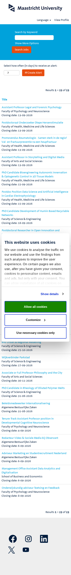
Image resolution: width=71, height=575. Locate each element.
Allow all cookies (35, 306)
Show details (50, 294)
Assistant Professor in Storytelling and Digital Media (33, 157)
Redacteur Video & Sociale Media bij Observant (30, 438)
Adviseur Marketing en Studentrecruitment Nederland (34, 453)
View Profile (61, 20)
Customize (33, 319)
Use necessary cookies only (35, 332)
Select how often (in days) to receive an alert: (30, 65)
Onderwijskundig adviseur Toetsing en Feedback (31, 488)
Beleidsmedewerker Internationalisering (26, 403)
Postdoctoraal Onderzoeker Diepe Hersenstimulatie (32, 122)
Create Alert (34, 72)
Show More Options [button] (27, 43)
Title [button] (4, 99)
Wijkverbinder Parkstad (16, 357)
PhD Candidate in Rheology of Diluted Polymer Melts (33, 388)
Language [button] (43, 20)
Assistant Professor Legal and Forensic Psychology (32, 107)
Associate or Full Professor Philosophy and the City (32, 372)
